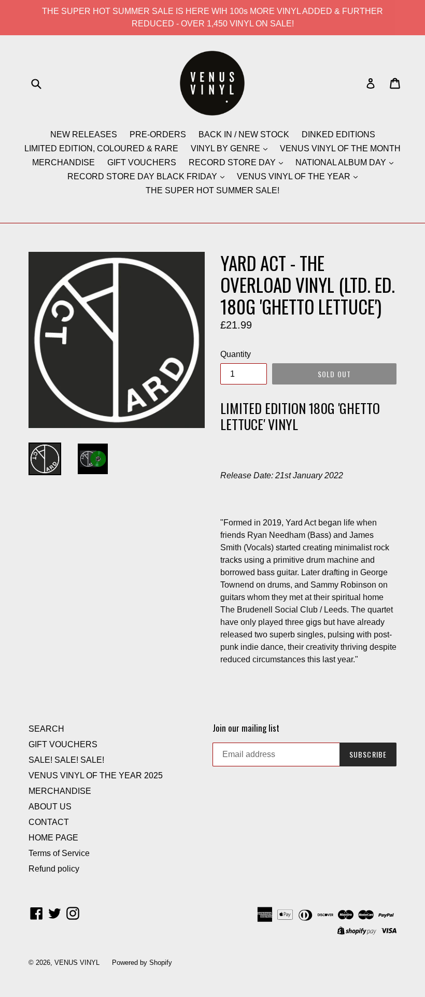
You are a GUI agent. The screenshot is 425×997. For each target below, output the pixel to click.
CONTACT (49, 822)
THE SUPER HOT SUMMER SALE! (212, 190)
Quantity (235, 354)
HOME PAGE (53, 837)
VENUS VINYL (77, 962)
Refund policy (54, 868)
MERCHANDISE (63, 162)
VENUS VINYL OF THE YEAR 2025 (96, 775)
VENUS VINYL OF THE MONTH (340, 148)
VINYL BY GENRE (226, 148)
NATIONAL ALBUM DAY (341, 162)
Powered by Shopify (142, 962)
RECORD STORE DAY (233, 162)
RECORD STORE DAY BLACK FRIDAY (143, 176)
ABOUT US (50, 806)
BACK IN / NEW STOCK (244, 134)
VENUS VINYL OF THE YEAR (294, 176)
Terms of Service (59, 853)
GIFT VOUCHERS (141, 162)
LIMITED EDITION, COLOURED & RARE (101, 148)
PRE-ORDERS (158, 134)
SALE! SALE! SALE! (66, 760)
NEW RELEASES (83, 134)
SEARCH (46, 728)
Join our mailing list (245, 728)
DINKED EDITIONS (338, 134)
